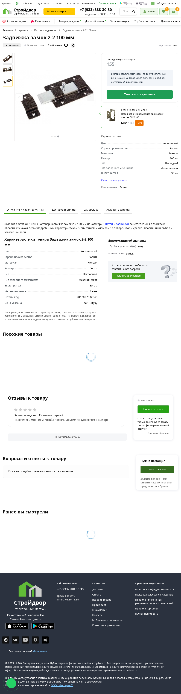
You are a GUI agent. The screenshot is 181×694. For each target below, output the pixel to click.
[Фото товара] (55, 97)
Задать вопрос (157, 469)
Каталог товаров (56, 11)
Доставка (43, 3)
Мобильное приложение (107, 620)
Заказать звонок (107, 3)
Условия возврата (118, 209)
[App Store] (16, 627)
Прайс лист (27, 3)
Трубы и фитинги (145, 21)
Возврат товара (101, 599)
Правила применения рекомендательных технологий (154, 601)
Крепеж (23, 30)
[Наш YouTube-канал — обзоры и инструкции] (25, 640)
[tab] (51, 136)
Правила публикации (158, 433)
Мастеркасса (40, 651)
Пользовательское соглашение (154, 594)
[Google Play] (42, 627)
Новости (97, 615)
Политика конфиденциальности (154, 589)
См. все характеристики (114, 180)
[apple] (141, 3)
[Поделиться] (73, 45)
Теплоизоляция (119, 21)
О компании (99, 610)
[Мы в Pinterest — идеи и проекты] (5, 640)
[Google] (126, 3)
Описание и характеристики (25, 209)
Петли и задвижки (45, 30)
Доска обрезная (94, 21)
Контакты (73, 3)
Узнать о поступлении (139, 94)
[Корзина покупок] (173, 11)
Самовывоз (91, 209)
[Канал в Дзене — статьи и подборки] (35, 640)
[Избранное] (163, 11)
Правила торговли (146, 608)
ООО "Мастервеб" (62, 685)
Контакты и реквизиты (106, 625)
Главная (8, 30)
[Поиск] (134, 11)
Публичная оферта (146, 613)
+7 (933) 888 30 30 (70, 589)
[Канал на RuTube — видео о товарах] (45, 640)
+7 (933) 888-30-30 (96, 9)
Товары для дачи (69, 21)
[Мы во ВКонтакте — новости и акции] (15, 640)
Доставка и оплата (63, 209)
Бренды (6, 3)
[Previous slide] (19, 97)
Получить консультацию (129, 276)
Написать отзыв (153, 409)
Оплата (58, 3)
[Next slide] (90, 97)
